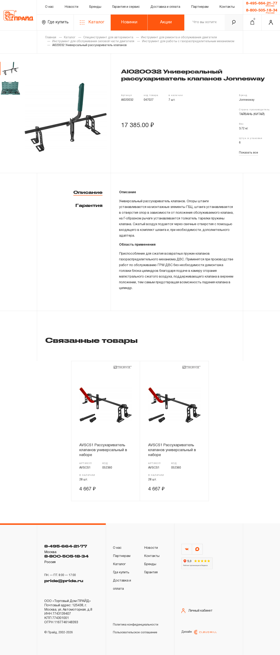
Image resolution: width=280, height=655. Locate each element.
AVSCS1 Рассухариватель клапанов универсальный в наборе (103, 450)
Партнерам (199, 7)
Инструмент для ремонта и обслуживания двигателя (179, 37)
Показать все (248, 152)
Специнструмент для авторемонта (108, 37)
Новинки (129, 22)
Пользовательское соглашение (135, 632)
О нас (49, 7)
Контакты (227, 7)
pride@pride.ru (63, 580)
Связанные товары (91, 340)
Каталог (96, 22)
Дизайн (186, 632)
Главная (50, 37)
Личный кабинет (200, 610)
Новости (71, 7)
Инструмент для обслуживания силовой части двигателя (93, 41)
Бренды (95, 7)
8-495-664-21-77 (261, 3)
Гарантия (88, 205)
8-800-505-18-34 (261, 10)
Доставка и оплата (165, 7)
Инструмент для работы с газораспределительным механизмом (188, 41)
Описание (87, 192)
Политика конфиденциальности (135, 624)
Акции (166, 22)
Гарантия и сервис (126, 7)
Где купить (58, 22)
